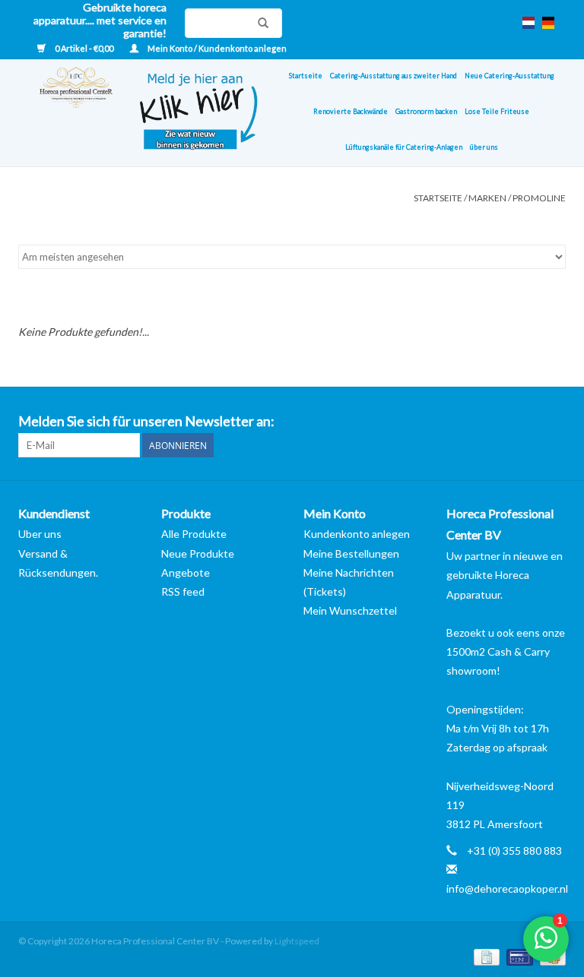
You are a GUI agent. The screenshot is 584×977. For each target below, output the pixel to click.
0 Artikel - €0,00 (84, 48)
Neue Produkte (197, 553)
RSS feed (183, 591)
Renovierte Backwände (350, 111)
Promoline (539, 198)
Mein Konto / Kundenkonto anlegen (216, 48)
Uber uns (40, 533)
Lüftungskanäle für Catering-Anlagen (403, 147)
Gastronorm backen (426, 111)
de (548, 23)
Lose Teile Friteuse (497, 111)
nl (528, 23)
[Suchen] (259, 22)
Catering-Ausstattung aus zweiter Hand (393, 75)
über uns (484, 147)
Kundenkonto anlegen (356, 533)
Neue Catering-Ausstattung (509, 75)
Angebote (185, 572)
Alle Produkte (194, 533)
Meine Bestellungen (351, 553)
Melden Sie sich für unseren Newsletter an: (146, 421)
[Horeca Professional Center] (66, 112)
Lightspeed (297, 941)
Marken (487, 198)
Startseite (305, 75)
